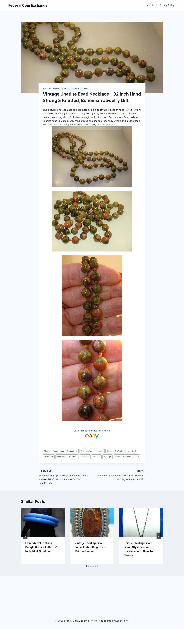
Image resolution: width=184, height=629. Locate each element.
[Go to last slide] (25, 536)
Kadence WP (122, 620)
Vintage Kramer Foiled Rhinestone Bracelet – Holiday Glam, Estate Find (121, 475)
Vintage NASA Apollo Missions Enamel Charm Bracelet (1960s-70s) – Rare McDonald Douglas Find (63, 477)
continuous (58, 451)
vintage (107, 456)
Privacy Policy (166, 5)
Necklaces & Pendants (67, 456)
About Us (151, 5)
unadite (96, 456)
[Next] (159, 536)
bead (47, 451)
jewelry (99, 451)
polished (85, 456)
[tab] (86, 566)
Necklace (48, 456)
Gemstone (72, 451)
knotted (132, 451)
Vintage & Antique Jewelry (76, 89)
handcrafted (86, 451)
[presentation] (43, 522)
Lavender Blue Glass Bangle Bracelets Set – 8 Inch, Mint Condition (41, 547)
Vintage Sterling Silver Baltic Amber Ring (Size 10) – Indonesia (89, 547)
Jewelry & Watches (52, 89)
